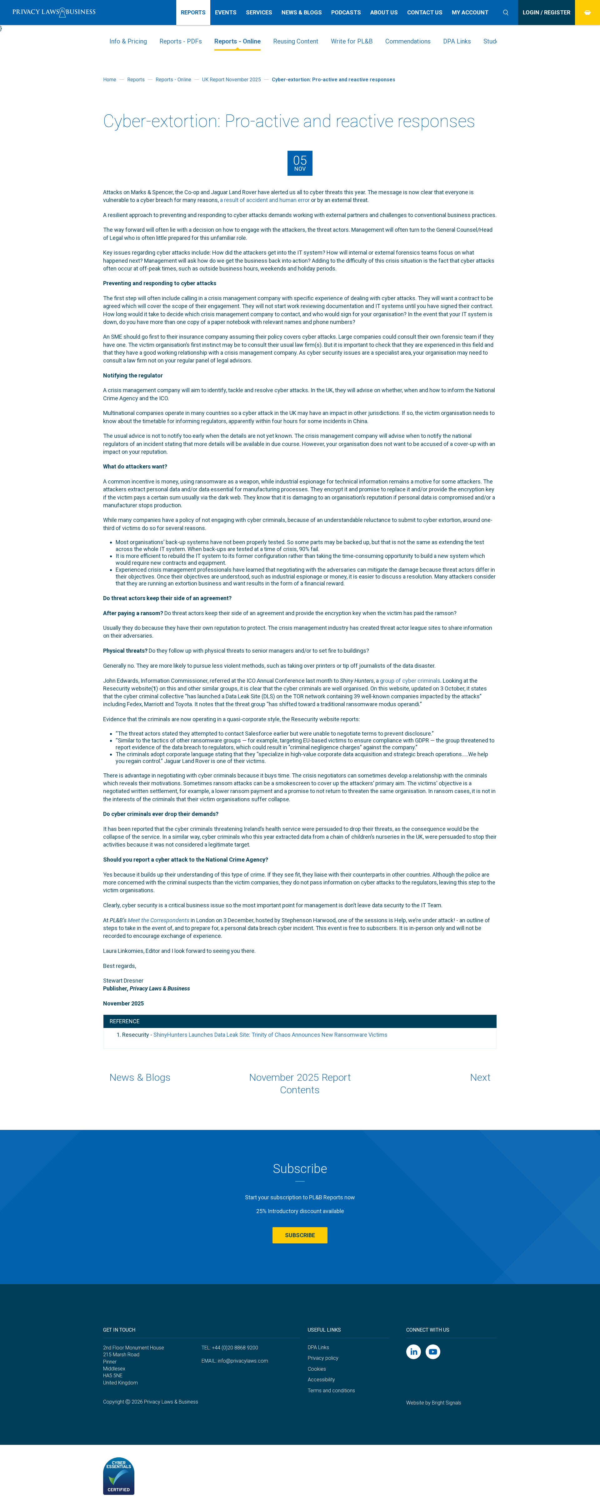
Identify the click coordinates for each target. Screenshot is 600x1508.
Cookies (317, 1369)
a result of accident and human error (265, 200)
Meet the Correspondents (158, 920)
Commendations (408, 41)
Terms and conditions (331, 1391)
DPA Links (457, 41)
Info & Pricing (128, 41)
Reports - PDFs (180, 41)
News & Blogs (140, 1077)
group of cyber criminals (410, 680)
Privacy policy (323, 1358)
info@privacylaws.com (243, 1361)
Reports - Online (237, 41)
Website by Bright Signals (433, 1403)
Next (480, 1077)
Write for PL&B (352, 41)
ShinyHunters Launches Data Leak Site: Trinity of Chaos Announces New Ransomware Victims (270, 1034)
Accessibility (321, 1380)
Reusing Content (295, 41)
